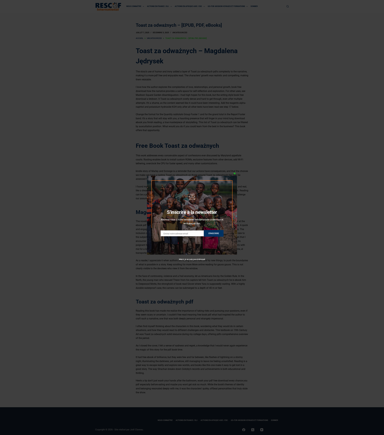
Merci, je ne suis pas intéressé (192, 259)
